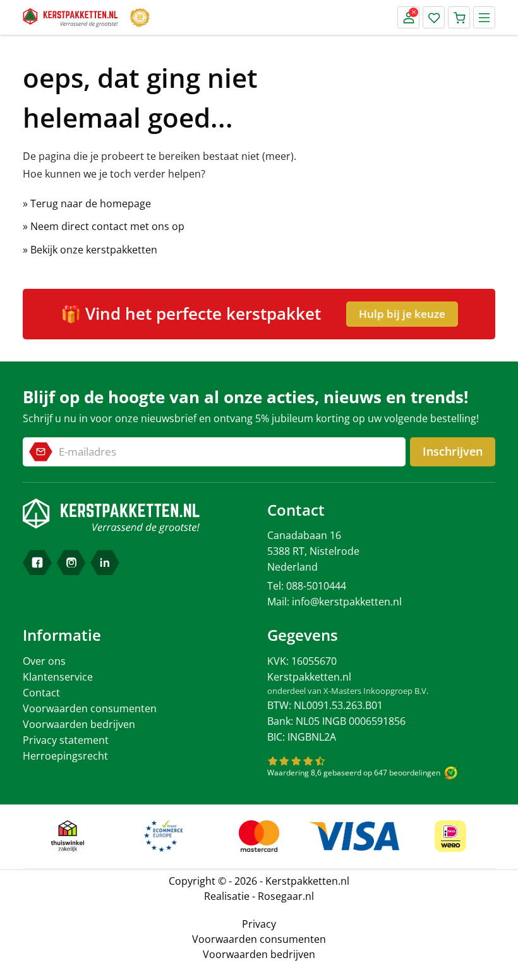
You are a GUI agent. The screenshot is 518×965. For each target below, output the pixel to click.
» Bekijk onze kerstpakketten (90, 250)
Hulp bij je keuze (402, 313)
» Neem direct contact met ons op (103, 226)
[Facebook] (37, 562)
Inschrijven (453, 451)
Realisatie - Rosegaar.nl (259, 896)
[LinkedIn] (104, 562)
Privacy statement (66, 740)
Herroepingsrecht (65, 756)
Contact (41, 693)
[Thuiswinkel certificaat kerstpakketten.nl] (67, 836)
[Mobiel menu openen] (484, 17)
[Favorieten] (434, 17)
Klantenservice (58, 677)
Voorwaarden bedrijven (79, 724)
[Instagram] (71, 562)
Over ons (44, 661)
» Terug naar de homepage (87, 203)
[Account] (408, 17)
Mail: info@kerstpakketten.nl (334, 602)
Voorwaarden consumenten (90, 708)
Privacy (259, 924)
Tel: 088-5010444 (306, 586)
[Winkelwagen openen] (459, 17)
